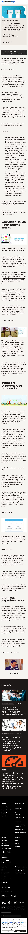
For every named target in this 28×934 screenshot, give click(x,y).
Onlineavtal (18, 822)
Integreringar (4, 816)
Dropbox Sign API (6, 809)
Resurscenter (4, 876)
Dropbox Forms (6, 468)
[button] (26, 2)
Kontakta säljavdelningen (5, 844)
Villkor (17, 843)
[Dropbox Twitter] (2, 887)
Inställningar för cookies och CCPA (6, 852)
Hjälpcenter (4, 840)
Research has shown (7, 75)
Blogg (3, 20)
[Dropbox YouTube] (9, 887)
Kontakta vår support (6, 848)
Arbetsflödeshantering (12, 20)
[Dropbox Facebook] (5, 887)
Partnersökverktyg (20, 873)
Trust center (4, 882)
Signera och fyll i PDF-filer (19, 818)
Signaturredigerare (20, 829)
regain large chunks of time (13, 195)
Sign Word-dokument (20, 832)
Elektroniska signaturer (18, 809)
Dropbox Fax (4, 812)
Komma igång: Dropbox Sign (5, 856)
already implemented (18, 453)
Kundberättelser (5, 873)
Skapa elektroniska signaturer (20, 826)
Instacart (4, 411)
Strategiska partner (20, 870)
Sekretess (17, 846)
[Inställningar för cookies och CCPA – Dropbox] (14, 925)
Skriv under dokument (18, 813)
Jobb (16, 840)
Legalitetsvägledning (6, 879)
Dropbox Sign (5, 806)
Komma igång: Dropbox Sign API (6, 861)
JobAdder (4, 248)
